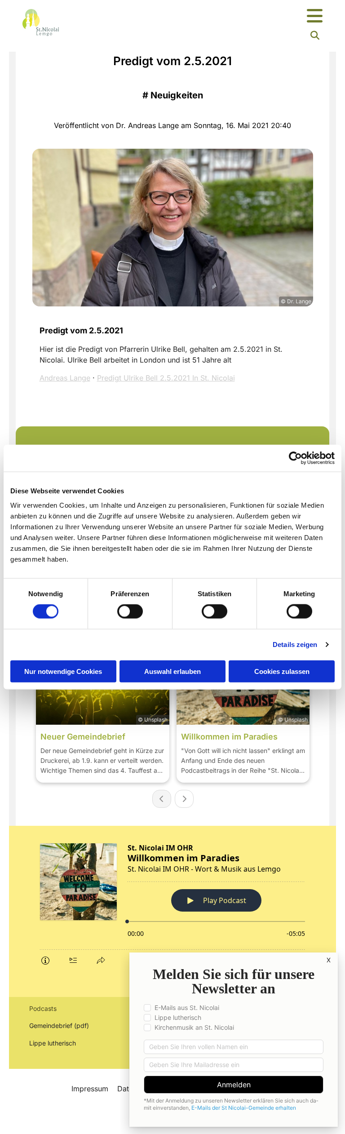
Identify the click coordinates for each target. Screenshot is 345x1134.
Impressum (89, 1088)
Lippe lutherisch (53, 1043)
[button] (225, 16)
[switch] (130, 611)
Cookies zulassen (282, 671)
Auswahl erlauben (172, 671)
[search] (315, 35)
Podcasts (43, 1008)
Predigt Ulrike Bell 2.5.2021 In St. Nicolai (166, 377)
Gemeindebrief (50, 1025)
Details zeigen (295, 644)
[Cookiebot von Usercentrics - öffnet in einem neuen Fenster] (295, 458)
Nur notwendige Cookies (63, 671)
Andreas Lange (65, 377)
